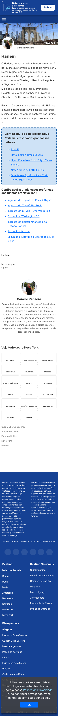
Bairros (29, 418)
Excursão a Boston (19, 231)
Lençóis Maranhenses (42, 575)
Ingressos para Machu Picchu (14, 666)
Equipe (15, 541)
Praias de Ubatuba (40, 608)
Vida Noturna (47, 395)
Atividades (10, 406)
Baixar (48, 7)
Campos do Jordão (40, 581)
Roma (5, 576)
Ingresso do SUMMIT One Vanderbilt (29, 210)
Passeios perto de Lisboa (12, 654)
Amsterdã (7, 592)
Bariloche (7, 609)
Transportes (47, 406)
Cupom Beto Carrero (13, 640)
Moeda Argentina (11, 646)
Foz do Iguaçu (37, 592)
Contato (35, 541)
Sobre (6, 541)
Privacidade (49, 541)
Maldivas (35, 586)
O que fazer (29, 372)
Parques (29, 395)
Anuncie (25, 541)
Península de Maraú (41, 603)
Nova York (50, 43)
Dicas (10, 395)
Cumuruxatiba (37, 569)
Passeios (47, 372)
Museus (29, 383)
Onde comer (47, 383)
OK (29, 704)
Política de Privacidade (37, 690)
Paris (5, 581)
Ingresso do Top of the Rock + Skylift (30, 200)
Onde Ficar (10, 372)
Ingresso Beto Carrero (14, 635)
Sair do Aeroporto (29, 360)
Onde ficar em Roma (13, 674)
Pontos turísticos (10, 383)
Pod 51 (15, 149)
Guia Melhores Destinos (29, 19)
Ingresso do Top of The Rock (25, 205)
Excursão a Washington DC (23, 216)
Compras (10, 418)
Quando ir (10, 360)
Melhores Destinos (43, 476)
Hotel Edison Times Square (27, 154)
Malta (5, 587)
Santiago (7, 603)
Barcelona (7, 598)
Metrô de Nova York (29, 406)
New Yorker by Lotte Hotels (27, 169)
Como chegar (47, 360)
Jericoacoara (37, 597)
